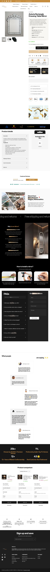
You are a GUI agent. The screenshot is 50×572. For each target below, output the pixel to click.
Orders (39, 556)
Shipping (34, 44)
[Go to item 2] (9, 39)
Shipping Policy (24, 556)
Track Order (14, 559)
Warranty (23, 561)
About (13, 562)
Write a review (31, 179)
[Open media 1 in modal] (14, 24)
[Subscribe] (34, 539)
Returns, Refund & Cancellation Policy (28, 558)
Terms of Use (24, 559)
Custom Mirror (14, 561)
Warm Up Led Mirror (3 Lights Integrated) (43, 478)
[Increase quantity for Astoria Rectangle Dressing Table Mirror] (34, 47)
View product (9, 505)
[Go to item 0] (4, 39)
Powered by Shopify (26, 570)
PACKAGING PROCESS (16, 558)
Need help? (46, 55)
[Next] (24, 25)
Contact (13, 556)
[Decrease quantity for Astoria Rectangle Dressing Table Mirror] (30, 47)
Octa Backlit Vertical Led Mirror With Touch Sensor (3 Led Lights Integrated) (27, 478)
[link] (9, 276)
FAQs (11, 297)
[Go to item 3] (14, 39)
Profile (39, 558)
